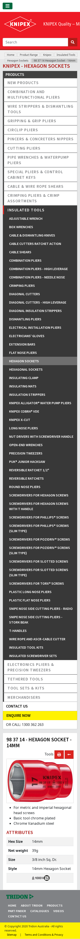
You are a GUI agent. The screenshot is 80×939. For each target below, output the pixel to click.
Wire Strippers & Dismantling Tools (40, 109)
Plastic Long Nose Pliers (30, 592)
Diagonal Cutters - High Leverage (37, 302)
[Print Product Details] (59, 754)
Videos (58, 911)
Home (10, 55)
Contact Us (17, 916)
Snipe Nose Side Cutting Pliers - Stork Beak (35, 619)
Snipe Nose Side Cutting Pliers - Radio (41, 608)
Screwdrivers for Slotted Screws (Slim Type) (38, 572)
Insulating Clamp (23, 378)
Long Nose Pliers (23, 428)
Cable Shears (20, 252)
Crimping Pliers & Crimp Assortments (34, 198)
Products (54, 905)
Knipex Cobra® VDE (24, 411)
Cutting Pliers (24, 148)
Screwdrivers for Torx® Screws (36, 583)
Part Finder (17, 911)
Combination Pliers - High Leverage (38, 269)
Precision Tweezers (25, 453)
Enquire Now (18, 715)
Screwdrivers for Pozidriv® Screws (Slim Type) (39, 550)
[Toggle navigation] (7, 6)
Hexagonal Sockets (26, 369)
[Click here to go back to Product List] (69, 754)
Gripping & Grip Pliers (32, 120)
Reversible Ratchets (26, 478)
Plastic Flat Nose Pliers (29, 600)
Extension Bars (22, 344)
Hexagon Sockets (17, 60)
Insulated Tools (66, 55)
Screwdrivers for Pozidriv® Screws (39, 539)
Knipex (47, 55)
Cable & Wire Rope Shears (36, 186)
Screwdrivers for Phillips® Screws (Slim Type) (39, 528)
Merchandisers (24, 697)
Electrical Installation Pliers (35, 327)
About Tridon (31, 905)
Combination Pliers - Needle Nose (37, 277)
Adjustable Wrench (25, 218)
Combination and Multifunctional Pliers (34, 94)
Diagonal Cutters (24, 294)
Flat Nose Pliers (23, 352)
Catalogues (39, 911)
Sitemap (12, 934)
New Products (23, 82)
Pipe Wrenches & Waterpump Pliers (38, 160)
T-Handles (18, 630)
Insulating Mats (22, 386)
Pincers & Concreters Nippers (41, 138)
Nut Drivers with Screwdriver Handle (41, 436)
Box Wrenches (21, 227)
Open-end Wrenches (26, 445)
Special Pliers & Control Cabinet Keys (35, 174)
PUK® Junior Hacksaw (27, 461)
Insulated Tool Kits (26, 647)
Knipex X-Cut (19, 419)
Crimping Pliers (22, 285)
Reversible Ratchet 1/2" (29, 470)
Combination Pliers (25, 260)
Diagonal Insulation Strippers (35, 310)
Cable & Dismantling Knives (32, 235)
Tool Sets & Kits (26, 688)
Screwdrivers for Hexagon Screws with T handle (38, 506)
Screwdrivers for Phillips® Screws (39, 517)
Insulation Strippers (27, 394)
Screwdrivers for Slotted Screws (38, 561)
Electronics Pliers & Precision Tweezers (31, 667)
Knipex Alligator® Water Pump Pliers (40, 403)
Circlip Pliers (23, 129)
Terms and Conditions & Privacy (44, 934)
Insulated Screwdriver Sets (33, 656)
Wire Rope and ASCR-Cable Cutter (37, 639)
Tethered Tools (25, 679)
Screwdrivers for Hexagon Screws (38, 495)
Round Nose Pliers (24, 487)
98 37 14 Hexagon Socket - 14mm (54, 60)
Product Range (29, 55)
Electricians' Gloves (26, 336)
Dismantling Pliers (25, 319)
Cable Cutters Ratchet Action (35, 243)
